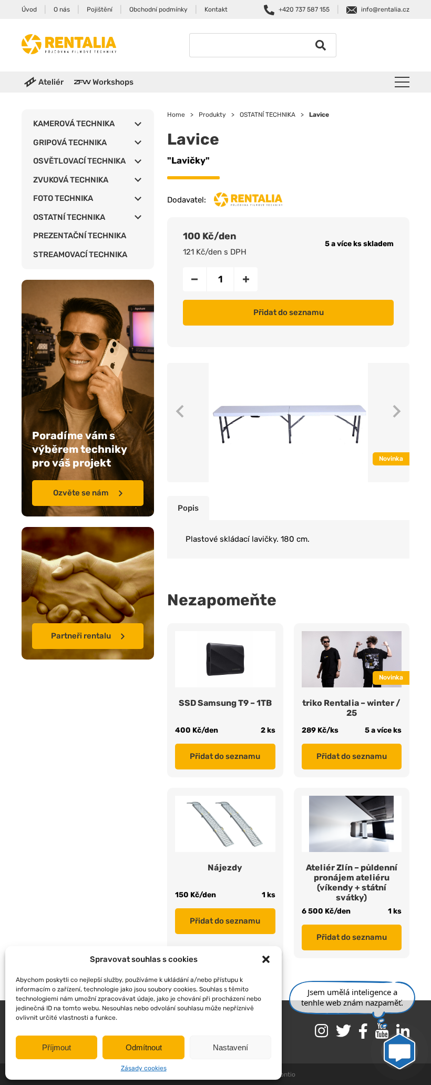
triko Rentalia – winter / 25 (351, 708)
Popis (188, 508)
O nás (62, 9)
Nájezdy (225, 868)
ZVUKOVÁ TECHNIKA (70, 180)
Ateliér (51, 82)
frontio (285, 1074)
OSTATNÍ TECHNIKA (69, 217)
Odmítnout (144, 1047)
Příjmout (56, 1047)
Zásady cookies (144, 1068)
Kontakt (216, 9)
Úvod (29, 9)
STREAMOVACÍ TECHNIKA (80, 254)
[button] (266, 959)
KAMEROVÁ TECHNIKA (74, 123)
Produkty (212, 114)
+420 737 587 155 (304, 9)
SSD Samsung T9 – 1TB (225, 703)
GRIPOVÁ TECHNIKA (70, 142)
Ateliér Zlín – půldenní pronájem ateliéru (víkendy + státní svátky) (351, 883)
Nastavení (230, 1047)
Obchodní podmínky (158, 9)
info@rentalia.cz (385, 9)
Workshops (113, 82)
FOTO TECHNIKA (63, 198)
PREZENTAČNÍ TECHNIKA (79, 235)
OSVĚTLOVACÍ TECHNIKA (79, 161)
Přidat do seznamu (288, 312)
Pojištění (99, 9)
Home (176, 114)
